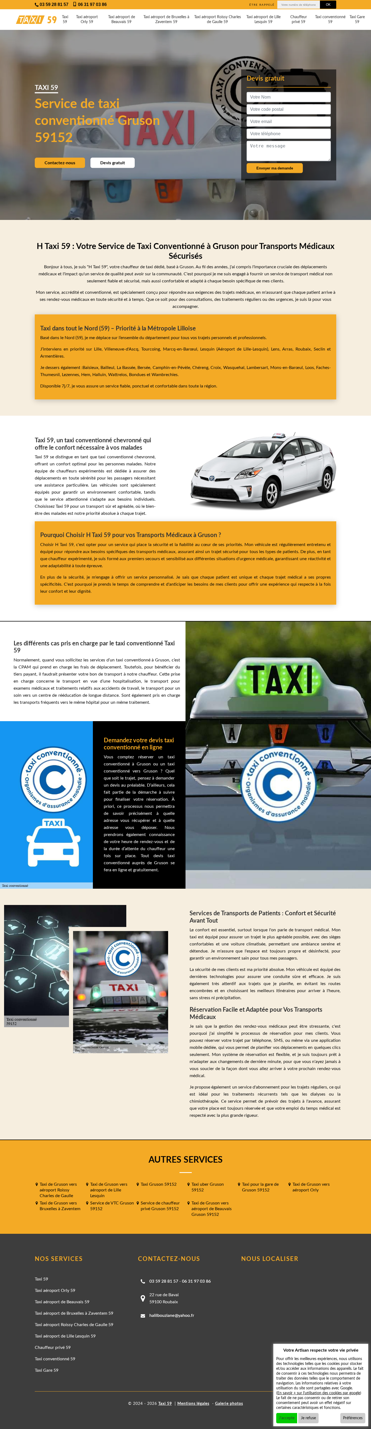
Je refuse (308, 1418)
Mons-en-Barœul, (287, 367)
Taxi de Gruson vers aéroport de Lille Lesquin (108, 1190)
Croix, (216, 367)
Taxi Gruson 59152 (159, 1184)
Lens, (275, 349)
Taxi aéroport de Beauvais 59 (121, 19)
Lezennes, (71, 375)
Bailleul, (108, 367)
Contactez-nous (60, 163)
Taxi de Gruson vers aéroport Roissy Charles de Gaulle (58, 1190)
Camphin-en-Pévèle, (172, 367)
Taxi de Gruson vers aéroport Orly (311, 1187)
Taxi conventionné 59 (330, 19)
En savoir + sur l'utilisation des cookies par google (318, 1393)
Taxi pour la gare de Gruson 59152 (260, 1187)
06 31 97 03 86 (196, 1281)
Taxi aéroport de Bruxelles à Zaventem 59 (166, 19)
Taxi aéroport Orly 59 (87, 19)
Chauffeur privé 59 (298, 19)
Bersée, (144, 367)
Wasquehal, (235, 367)
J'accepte (286, 1418)
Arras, (288, 349)
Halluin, (100, 375)
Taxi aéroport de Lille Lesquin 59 (263, 19)
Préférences (353, 1418)
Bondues (137, 375)
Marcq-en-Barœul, (181, 349)
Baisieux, (91, 367)
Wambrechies (164, 375)
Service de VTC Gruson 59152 (112, 1206)
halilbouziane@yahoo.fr (171, 1315)
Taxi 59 (65, 19)
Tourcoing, (152, 349)
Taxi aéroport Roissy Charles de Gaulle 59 (217, 19)
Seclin (319, 349)
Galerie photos (229, 1404)
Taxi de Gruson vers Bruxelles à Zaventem (60, 1206)
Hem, (86, 375)
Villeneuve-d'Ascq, (122, 349)
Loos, (310, 367)
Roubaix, (304, 349)
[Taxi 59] (31, 19)
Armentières (52, 356)
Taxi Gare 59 (357, 19)
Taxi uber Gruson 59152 (207, 1187)
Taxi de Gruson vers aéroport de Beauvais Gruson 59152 (211, 1209)
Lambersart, (258, 367)
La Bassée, (127, 367)
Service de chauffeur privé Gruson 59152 (160, 1206)
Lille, (98, 349)
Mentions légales (193, 1404)
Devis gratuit (112, 163)
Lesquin (207, 349)
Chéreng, (201, 367)
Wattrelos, (118, 375)
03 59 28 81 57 (163, 1281)
